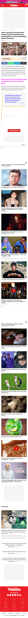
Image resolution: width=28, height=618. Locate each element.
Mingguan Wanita (4, 29)
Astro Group (22, 615)
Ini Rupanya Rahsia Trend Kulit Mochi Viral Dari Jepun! (14, 551)
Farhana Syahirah (11, 553)
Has (3, 40)
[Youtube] (18, 595)
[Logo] (14, 5)
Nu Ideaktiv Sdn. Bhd (13, 615)
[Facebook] (8, 595)
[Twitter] (13, 595)
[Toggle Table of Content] (23, 59)
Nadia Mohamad (4, 533)
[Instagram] (10, 595)
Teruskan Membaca (14, 130)
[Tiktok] (15, 595)
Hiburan (11, 29)
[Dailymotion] (20, 595)
